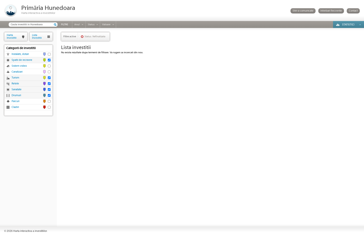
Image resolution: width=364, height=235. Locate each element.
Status (91, 24)
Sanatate (16, 89)
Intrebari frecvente (331, 10)
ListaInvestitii (37, 36)
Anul (77, 24)
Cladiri (15, 107)
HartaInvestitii (11, 36)
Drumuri (16, 95)
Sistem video (19, 66)
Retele (15, 83)
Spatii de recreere (22, 60)
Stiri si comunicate (303, 10)
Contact (353, 10)
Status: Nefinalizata (94, 36)
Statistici (348, 24)
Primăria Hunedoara (48, 8)
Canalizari (17, 71)
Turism (15, 77)
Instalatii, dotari (20, 54)
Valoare (106, 24)
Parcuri (15, 101)
